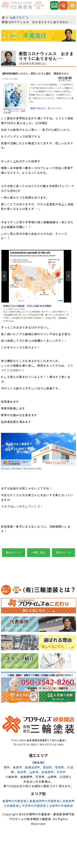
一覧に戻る (38, 552)
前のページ (13, 552)
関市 (7, 767)
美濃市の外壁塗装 (14, 801)
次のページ (63, 552)
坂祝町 (59, 767)
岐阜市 (21, 772)
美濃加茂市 (32, 767)
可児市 (61, 772)
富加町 (47, 767)
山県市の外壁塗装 (61, 806)
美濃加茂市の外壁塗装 (44, 801)
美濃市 (17, 767)
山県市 (33, 772)
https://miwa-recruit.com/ (21, 468)
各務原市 (47, 772)
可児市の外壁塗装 (34, 806)
